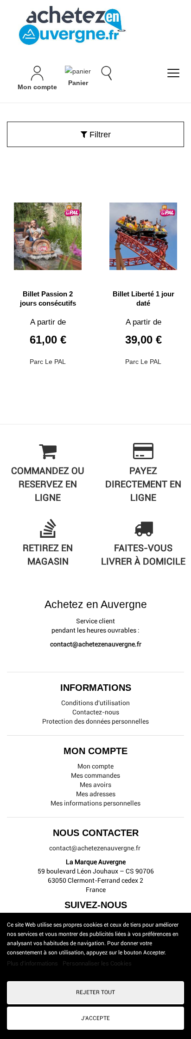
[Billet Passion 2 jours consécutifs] (48, 232)
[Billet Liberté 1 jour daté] (143, 232)
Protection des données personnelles (95, 721)
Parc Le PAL (48, 361)
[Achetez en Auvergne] (72, 25)
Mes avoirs (95, 784)
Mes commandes (95, 775)
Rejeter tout (95, 992)
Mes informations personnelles (95, 803)
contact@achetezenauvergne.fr (95, 644)
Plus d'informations (33, 963)
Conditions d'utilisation (95, 703)
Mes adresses (95, 794)
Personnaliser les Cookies (97, 963)
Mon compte (95, 766)
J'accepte (95, 1018)
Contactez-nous (95, 712)
